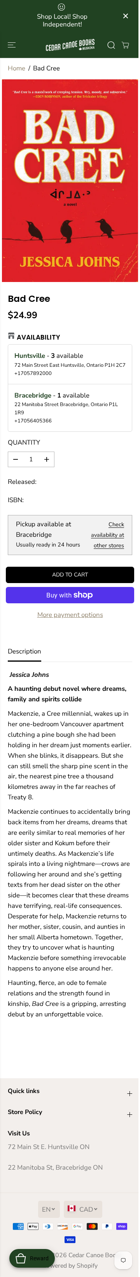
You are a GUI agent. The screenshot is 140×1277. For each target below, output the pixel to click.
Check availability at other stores (107, 534)
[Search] (111, 45)
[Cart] (125, 45)
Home (16, 68)
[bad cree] (70, 180)
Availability (38, 337)
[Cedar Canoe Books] (70, 45)
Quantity (24, 442)
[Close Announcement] (125, 16)
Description (24, 651)
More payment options (70, 614)
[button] (12, 45)
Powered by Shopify (70, 1265)
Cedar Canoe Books (95, 1255)
